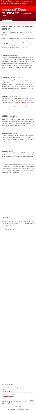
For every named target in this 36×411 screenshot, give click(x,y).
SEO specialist (25, 223)
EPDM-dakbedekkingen (15, 59)
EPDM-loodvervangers (20, 102)
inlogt (31, 400)
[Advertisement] (18, 194)
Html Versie (31, 30)
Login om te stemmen (7, 389)
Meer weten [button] (22, 3)
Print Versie (26, 30)
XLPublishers (16, 409)
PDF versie (20, 30)
